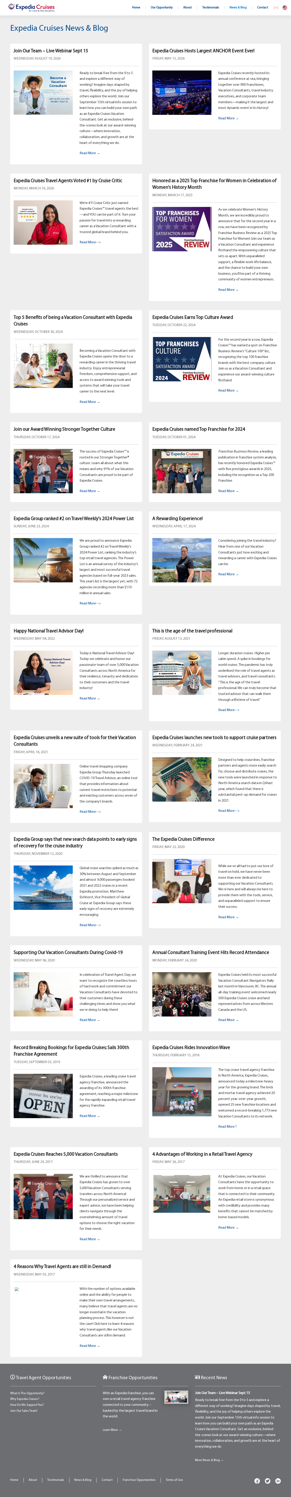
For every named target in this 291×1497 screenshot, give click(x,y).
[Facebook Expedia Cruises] (257, 1482)
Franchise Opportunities (139, 1480)
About (33, 1480)
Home (14, 1480)
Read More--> (90, 242)
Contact (107, 1480)
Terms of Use (174, 1480)
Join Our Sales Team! (23, 1411)
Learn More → (112, 1430)
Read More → (90, 153)
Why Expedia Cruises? (24, 1399)
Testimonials (55, 1480)
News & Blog (82, 1480)
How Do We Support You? (27, 1405)
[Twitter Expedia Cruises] (267, 1482)
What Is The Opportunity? (27, 1393)
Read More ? (227, 1127)
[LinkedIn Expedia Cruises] (278, 1482)
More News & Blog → (209, 1460)
